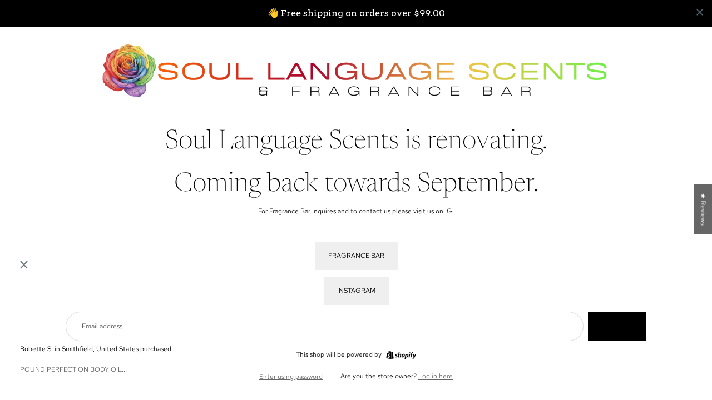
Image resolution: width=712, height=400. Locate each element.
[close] (700, 12)
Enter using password (291, 376)
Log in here (435, 376)
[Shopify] (401, 355)
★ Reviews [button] (703, 209)
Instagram (356, 290)
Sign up (617, 326)
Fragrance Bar (356, 255)
